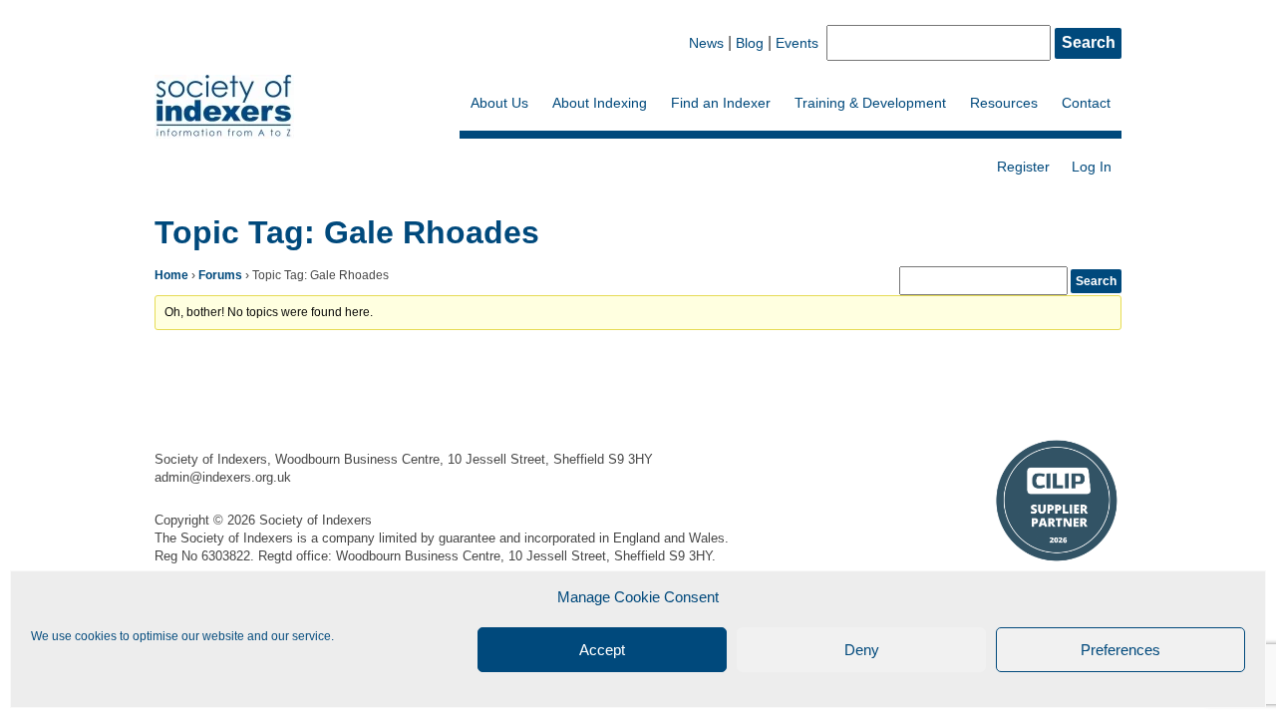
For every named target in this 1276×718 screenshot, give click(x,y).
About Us (499, 103)
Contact (1086, 103)
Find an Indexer (721, 103)
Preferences (1120, 649)
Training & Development (870, 103)
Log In (1092, 167)
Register (1023, 167)
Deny (861, 649)
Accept (602, 649)
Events (797, 43)
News (706, 43)
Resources (1004, 103)
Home (171, 275)
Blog (750, 43)
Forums (220, 275)
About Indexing (599, 103)
